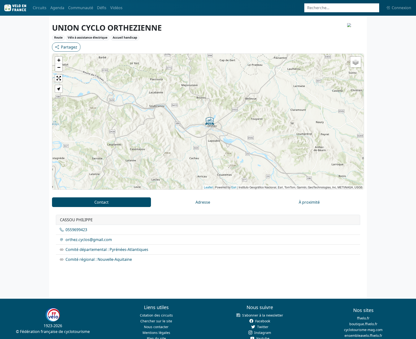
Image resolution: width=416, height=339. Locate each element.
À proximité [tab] (309, 202)
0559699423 (76, 229)
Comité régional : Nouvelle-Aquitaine (98, 259)
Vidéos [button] (116, 7)
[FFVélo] (53, 314)
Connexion (401, 7)
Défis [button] (101, 7)
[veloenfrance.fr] (15, 8)
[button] (209, 121)
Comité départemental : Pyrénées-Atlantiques (106, 249)
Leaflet (208, 187)
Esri (233, 187)
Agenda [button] (57, 7)
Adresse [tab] (202, 202)
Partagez (69, 47)
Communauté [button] (80, 7)
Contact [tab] (101, 202)
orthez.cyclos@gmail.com (88, 239)
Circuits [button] (39, 7)
